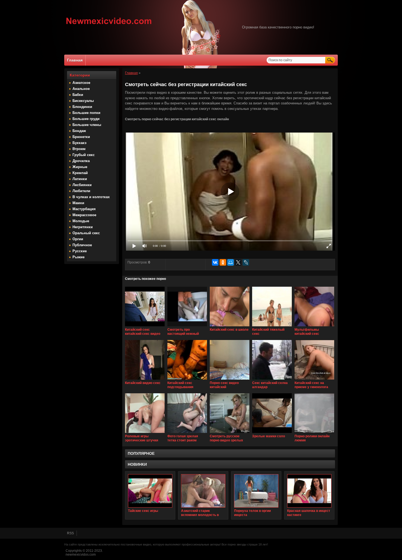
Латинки (79, 179)
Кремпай (80, 173)
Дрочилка (81, 161)
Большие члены (86, 125)
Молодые (80, 221)
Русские (79, 251)
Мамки (78, 203)
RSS (70, 533)
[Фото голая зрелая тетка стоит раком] (187, 433)
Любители (81, 191)
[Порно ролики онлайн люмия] (314, 433)
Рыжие (78, 257)
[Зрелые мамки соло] (272, 433)
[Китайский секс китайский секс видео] (145, 327)
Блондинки (82, 107)
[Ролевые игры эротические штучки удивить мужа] (145, 433)
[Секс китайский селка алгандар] (272, 380)
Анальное (81, 89)
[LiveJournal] (246, 262)
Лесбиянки (82, 185)
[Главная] (109, 25)
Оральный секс (86, 233)
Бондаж (79, 131)
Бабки (77, 95)
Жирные (79, 167)
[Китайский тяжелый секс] (272, 327)
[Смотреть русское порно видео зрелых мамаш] (229, 433)
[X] (238, 262)
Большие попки (86, 113)
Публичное (82, 245)
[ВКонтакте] (215, 262)
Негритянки (82, 227)
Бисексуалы (83, 101)
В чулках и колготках (91, 197)
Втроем (79, 149)
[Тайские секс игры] (150, 491)
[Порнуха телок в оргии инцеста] (256, 491)
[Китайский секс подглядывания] (187, 380)
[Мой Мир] (230, 262)
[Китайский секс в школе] (229, 327)
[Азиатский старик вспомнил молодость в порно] (203, 491)
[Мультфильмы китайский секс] (314, 327)
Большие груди (86, 119)
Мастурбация (84, 209)
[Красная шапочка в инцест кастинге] (309, 491)
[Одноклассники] (223, 262)
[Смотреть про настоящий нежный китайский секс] (187, 327)
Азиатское (81, 83)
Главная (75, 60)
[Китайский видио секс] (145, 380)
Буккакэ (79, 143)
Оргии (77, 239)
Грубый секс (83, 155)
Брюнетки (81, 137)
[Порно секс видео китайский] (229, 380)
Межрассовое (84, 215)
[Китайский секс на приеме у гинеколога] (314, 380)
